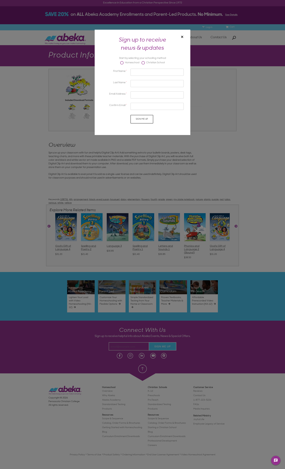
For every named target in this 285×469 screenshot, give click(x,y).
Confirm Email (117, 105)
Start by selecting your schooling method (142, 58)
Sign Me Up (142, 119)
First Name (119, 71)
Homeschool (131, 62)
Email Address (117, 94)
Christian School (155, 62)
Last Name (119, 82)
